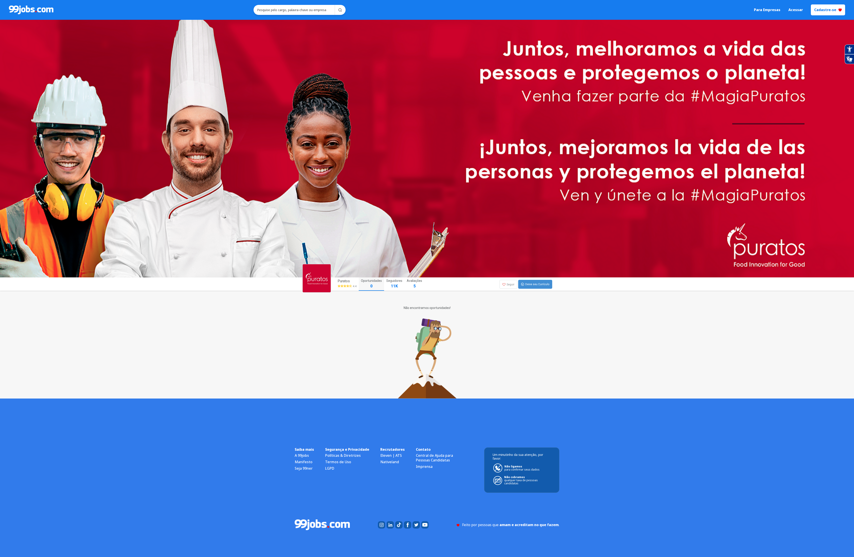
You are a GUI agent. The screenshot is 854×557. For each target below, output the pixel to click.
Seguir (510, 284)
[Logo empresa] (325, 284)
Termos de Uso (338, 461)
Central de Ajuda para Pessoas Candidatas (434, 458)
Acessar (795, 10)
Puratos (344, 281)
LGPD (329, 468)
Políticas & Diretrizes (343, 455)
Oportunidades (371, 283)
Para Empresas (767, 10)
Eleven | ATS (391, 455)
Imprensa (424, 466)
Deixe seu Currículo (537, 284)
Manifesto (303, 461)
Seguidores (394, 283)
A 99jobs (302, 455)
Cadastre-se (825, 9)
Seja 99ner (304, 468)
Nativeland (389, 461)
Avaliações (414, 283)
